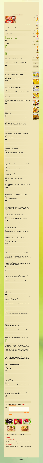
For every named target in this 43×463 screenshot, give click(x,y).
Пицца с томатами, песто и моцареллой (35, 112)
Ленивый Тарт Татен (35, 119)
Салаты (22, 434)
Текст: (6, 407)
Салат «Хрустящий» (8, 445)
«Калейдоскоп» (16, 424)
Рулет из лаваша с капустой (34, 98)
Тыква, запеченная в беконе (35, 105)
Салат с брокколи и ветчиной (9, 444)
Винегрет (24, 424)
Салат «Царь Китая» (8, 437)
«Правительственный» (8, 424)
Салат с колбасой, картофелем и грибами (11, 431)
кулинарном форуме (24, 404)
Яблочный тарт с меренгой (34, 91)
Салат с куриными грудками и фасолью (10, 439)
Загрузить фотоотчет (26, 412)
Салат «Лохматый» (18, 15)
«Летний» (22, 431)
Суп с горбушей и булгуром (34, 78)
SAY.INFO (6, 0)
